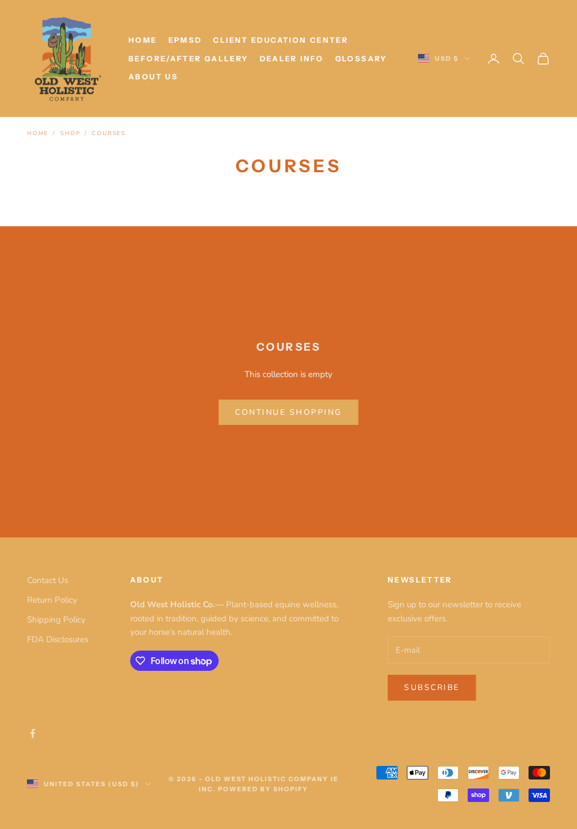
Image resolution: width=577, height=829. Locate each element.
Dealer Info (292, 58)
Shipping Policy (56, 619)
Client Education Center (280, 39)
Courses (109, 133)
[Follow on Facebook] (32, 733)
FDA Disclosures (57, 639)
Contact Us (47, 580)
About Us (153, 76)
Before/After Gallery (188, 58)
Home (142, 39)
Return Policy (52, 600)
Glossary (361, 58)
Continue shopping (288, 412)
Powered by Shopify (263, 789)
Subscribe (432, 687)
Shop (70, 133)
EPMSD (185, 39)
